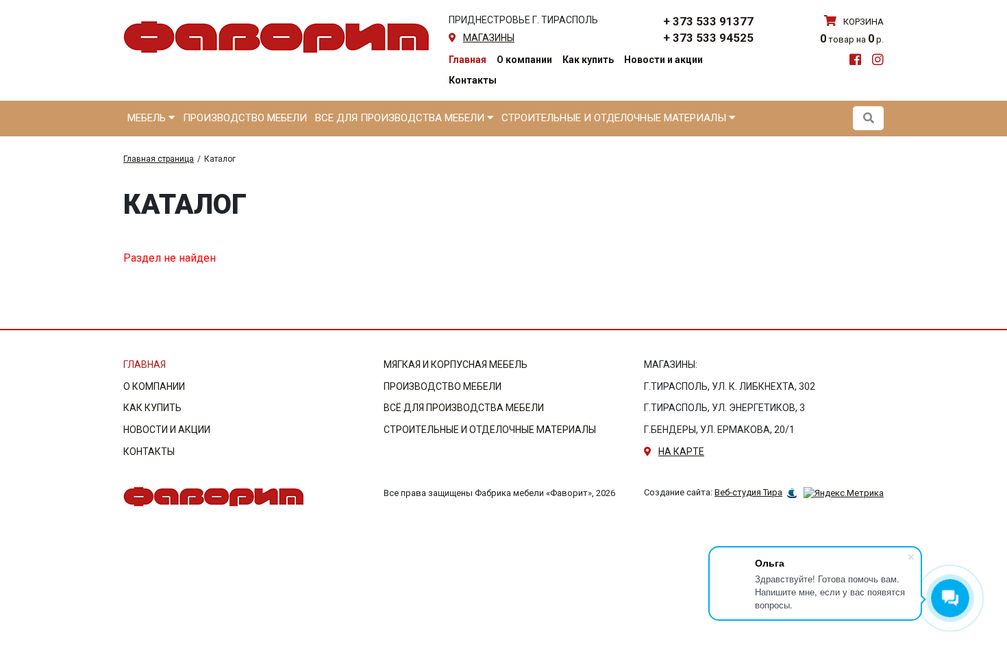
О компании (524, 59)
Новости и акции (663, 59)
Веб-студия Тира (748, 492)
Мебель (148, 118)
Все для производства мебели (401, 118)
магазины (488, 37)
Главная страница (158, 159)
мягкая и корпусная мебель (455, 364)
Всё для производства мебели (464, 407)
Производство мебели (245, 118)
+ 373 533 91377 (708, 21)
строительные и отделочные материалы (490, 429)
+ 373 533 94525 (708, 38)
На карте (681, 451)
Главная (467, 59)
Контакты (473, 80)
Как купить (588, 59)
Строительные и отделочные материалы (615, 118)
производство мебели (442, 386)
